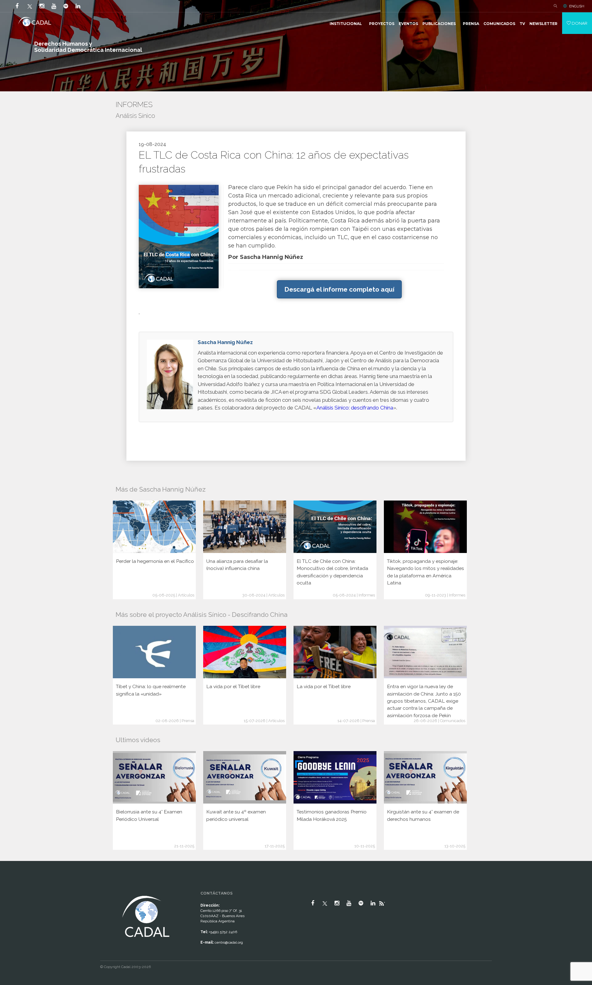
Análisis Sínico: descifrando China (354, 408)
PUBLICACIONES (439, 23)
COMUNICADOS (499, 23)
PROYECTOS (381, 23)
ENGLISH (576, 6)
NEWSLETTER (543, 23)
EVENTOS (408, 23)
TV (522, 23)
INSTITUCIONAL (346, 23)
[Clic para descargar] (179, 236)
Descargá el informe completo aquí (339, 289)
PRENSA (471, 23)
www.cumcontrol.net (12, 888)
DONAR (579, 23)
